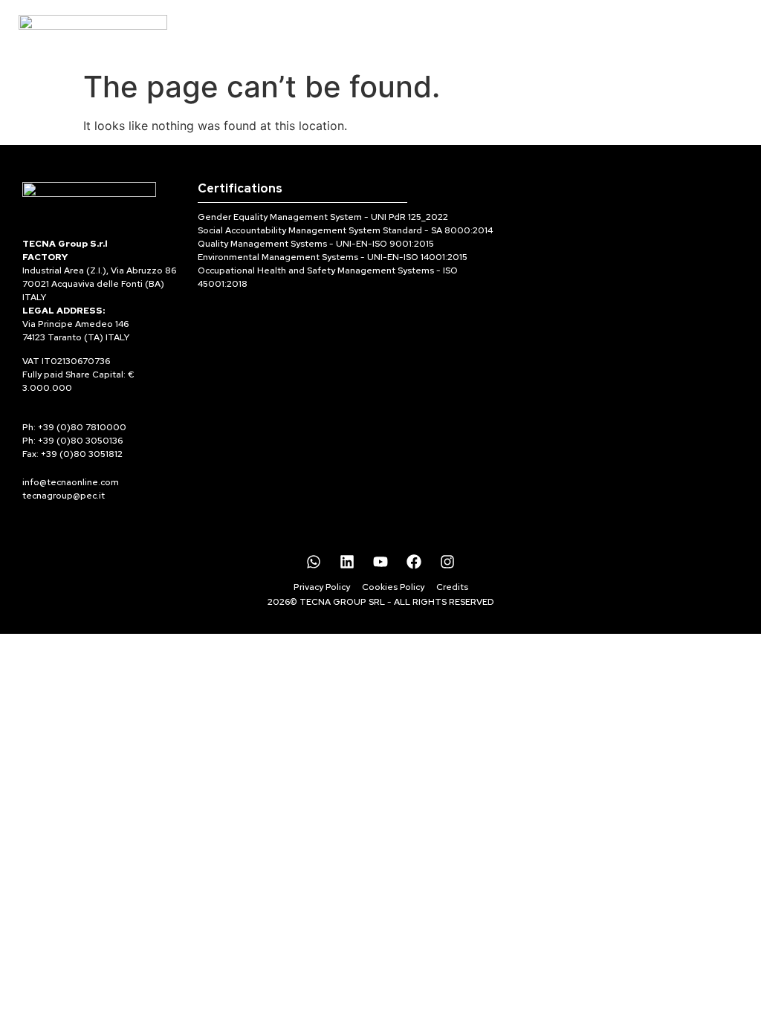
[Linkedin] (347, 562)
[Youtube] (380, 562)
